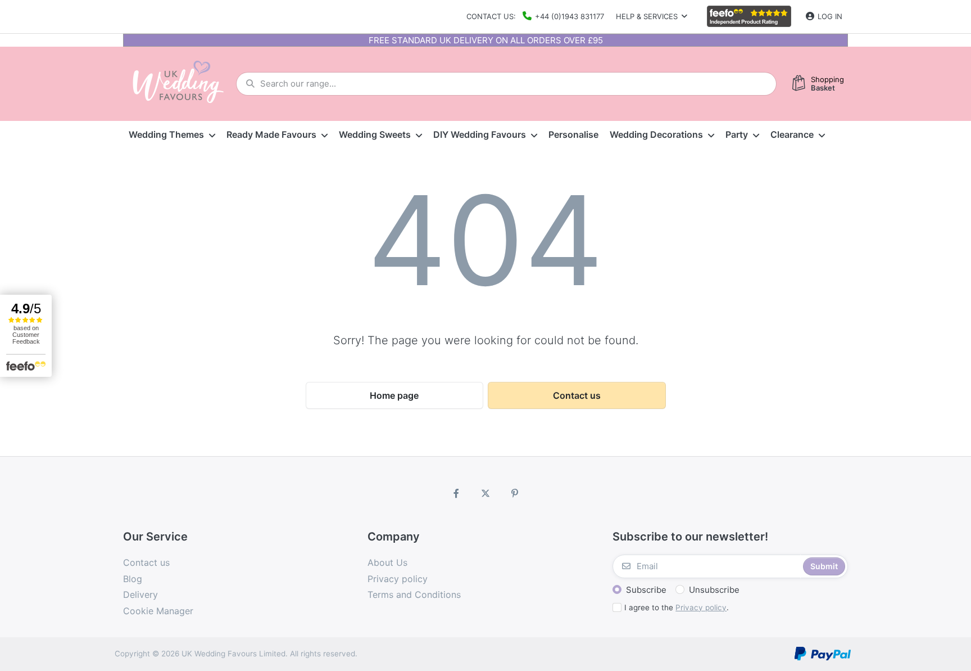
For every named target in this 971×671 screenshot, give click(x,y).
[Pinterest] (514, 493)
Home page (394, 395)
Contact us (577, 395)
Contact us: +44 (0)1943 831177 (535, 16)
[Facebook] (456, 493)
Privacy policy (701, 607)
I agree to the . (676, 607)
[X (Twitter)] (485, 493)
